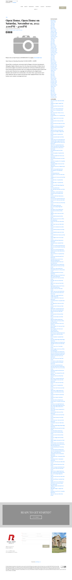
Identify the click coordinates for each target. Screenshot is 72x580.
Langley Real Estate (54, 296)
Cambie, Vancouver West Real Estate (58, 139)
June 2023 (53, 72)
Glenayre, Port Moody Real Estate (57, 249)
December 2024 (54, 48)
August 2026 (53, 21)
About (35, 9)
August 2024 (53, 54)
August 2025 (53, 38)
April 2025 (53, 43)
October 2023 (53, 67)
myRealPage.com (38, 561)
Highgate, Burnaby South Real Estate (58, 275)
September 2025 (54, 36)
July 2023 (52, 71)
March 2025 (53, 44)
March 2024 (53, 60)
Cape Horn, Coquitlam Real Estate (57, 145)
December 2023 (54, 64)
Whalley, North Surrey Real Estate (57, 481)
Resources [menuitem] (48, 6)
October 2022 (53, 83)
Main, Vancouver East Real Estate (57, 310)
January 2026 (53, 31)
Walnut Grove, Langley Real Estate (57, 471)
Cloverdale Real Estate (55, 173)
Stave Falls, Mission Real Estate (56, 430)
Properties (31, 6)
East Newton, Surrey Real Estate (57, 209)
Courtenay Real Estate (55, 187)
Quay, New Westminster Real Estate (57, 366)
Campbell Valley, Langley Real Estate (58, 141)
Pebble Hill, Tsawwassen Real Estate (57, 354)
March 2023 (53, 77)
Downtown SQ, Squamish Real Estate (58, 198)
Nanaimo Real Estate (55, 331)
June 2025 (53, 40)
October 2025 (53, 35)
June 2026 (53, 24)
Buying (37, 6)
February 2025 (53, 46)
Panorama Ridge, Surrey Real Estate (57, 351)
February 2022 (53, 94)
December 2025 (54, 32)
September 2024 (54, 52)
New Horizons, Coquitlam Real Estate (58, 332)
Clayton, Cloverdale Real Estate (57, 169)
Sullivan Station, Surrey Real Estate (57, 442)
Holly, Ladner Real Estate (55, 276)
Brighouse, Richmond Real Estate (57, 130)
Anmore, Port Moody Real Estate (57, 108)
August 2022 (53, 86)
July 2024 (53, 55)
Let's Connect (36, 517)
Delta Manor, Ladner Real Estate (57, 191)
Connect (63, 7)
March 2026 (53, 28)
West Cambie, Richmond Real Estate (58, 472)
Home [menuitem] (22, 6)
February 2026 (53, 30)
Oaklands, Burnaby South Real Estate (58, 342)
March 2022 (53, 93)
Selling (42, 6)
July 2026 (52, 23)
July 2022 (52, 87)
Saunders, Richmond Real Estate (57, 400)
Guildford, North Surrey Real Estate (57, 264)
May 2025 (53, 42)
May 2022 (53, 90)
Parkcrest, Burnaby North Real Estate (58, 353)
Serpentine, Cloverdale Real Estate (57, 404)
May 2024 (53, 58)
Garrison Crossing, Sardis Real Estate (58, 245)
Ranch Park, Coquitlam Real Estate (57, 378)
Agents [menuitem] (25, 6)
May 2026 (53, 25)
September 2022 (54, 85)
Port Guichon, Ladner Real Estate (57, 361)
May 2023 (53, 74)
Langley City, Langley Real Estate (57, 295)
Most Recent (53, 20)
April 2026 (53, 27)
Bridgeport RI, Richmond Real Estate (57, 126)
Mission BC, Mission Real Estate (57, 319)
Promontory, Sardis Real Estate (57, 365)
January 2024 (53, 63)
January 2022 (53, 95)
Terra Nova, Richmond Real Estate (57, 449)
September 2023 (54, 68)
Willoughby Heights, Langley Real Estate (15, 30)
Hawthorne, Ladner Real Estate (57, 268)
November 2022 (54, 82)
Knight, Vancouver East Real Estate (57, 291)
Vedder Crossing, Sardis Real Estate (57, 467)
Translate (14, 2)
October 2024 (53, 51)
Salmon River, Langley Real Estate (57, 390)
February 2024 (53, 62)
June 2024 (53, 56)
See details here (38, 57)
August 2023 (53, 70)
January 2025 (53, 47)
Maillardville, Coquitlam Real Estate (57, 308)
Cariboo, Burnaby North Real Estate (57, 146)
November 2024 (54, 50)
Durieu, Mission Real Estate (56, 205)
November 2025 (54, 34)
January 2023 (53, 79)
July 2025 (52, 39)
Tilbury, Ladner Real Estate (56, 452)
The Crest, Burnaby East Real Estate (58, 451)
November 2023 (54, 66)
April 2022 (53, 91)
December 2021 (54, 97)
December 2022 (54, 81)
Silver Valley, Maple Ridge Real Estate (58, 405)
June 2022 (53, 89)
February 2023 (53, 78)
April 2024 (53, 59)
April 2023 (53, 75)
